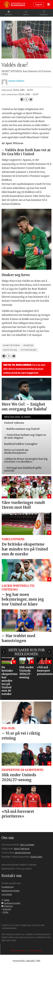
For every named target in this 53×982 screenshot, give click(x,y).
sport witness (11, 345)
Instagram (8, 906)
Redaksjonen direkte (10, 891)
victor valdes (29, 350)
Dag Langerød (27, 845)
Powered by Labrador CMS (26, 961)
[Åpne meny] (48, 4)
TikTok (5, 912)
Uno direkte (7, 894)
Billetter (25, 14)
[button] (4, 652)
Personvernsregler (18, 951)
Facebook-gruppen (12, 903)
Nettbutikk (43, 14)
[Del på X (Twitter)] (26, 99)
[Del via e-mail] (31, 99)
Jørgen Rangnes (22, 852)
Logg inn (38, 5)
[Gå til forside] (14, 4)
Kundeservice (8, 887)
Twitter (6, 900)
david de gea (10, 350)
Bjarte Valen (36, 857)
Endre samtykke (36, 951)
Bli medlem (8, 14)
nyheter (28, 345)
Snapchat (7, 909)
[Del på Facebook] (22, 99)
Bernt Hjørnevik (21, 849)
